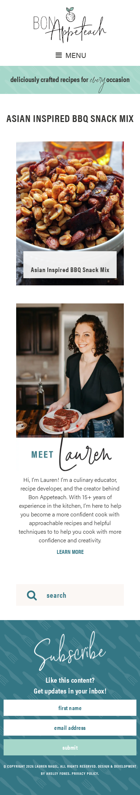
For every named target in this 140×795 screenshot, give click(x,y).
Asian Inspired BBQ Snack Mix (70, 269)
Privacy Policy (85, 773)
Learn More (70, 551)
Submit (70, 747)
